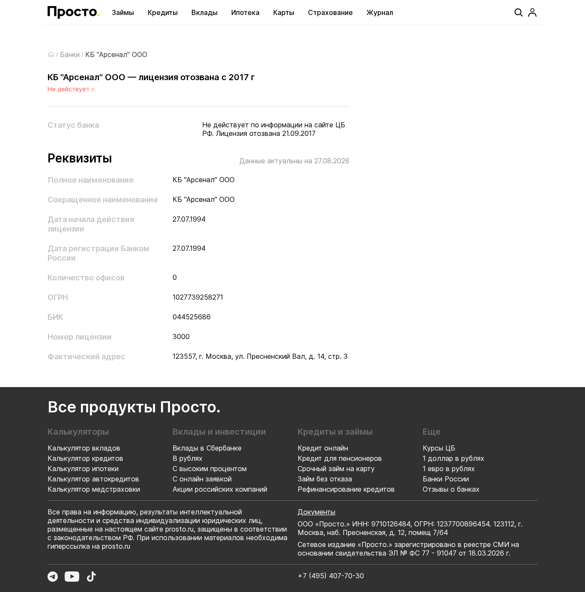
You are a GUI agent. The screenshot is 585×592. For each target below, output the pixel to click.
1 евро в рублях (449, 468)
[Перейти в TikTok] (91, 576)
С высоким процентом (210, 468)
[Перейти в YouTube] (72, 576)
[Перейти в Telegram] (53, 576)
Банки (70, 54)
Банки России (446, 479)
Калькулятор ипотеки (83, 468)
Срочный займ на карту (336, 468)
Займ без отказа (325, 479)
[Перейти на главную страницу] (74, 12)
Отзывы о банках (451, 489)
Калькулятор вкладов (84, 448)
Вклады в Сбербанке (207, 448)
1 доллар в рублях (453, 458)
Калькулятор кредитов (85, 458)
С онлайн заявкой (202, 479)
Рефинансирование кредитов (346, 489)
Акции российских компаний (220, 489)
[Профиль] (532, 12)
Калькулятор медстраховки (94, 489)
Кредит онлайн (323, 448)
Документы (316, 512)
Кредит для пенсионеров (340, 458)
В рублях (188, 458)
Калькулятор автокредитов (93, 479)
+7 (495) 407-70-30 (331, 575)
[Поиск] (518, 12)
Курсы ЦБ (439, 448)
